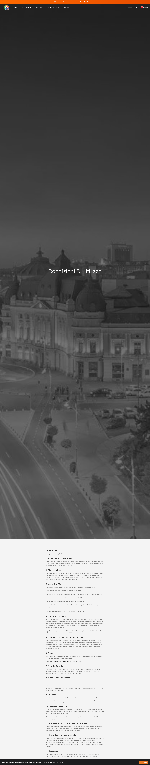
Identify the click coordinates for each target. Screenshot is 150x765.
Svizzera (146, 7)
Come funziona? (40, 7)
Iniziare (130, 7)
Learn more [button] (59, 762)
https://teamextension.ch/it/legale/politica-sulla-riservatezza (63, 661)
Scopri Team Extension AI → (88, 1)
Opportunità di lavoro (54, 7)
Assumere (67, 7)
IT (137, 7)
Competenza (29, 7)
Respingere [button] (143, 762)
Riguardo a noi (18, 7)
